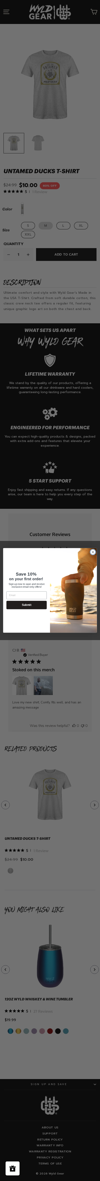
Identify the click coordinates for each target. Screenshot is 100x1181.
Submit (26, 605)
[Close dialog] (93, 552)
